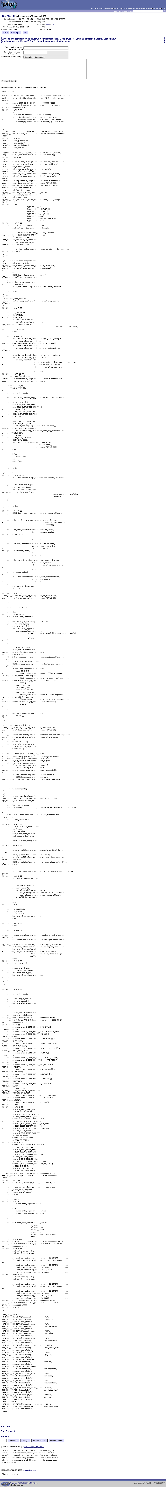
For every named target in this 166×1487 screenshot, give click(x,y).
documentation (108, 8)
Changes (25, 1440)
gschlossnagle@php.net (33, 1447)
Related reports (56, 1440)
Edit (25, 33)
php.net (93, 8)
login (163, 8)
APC (48, 24)
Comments (13, 1440)
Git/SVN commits (39, 1440)
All (4, 1440)
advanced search (129, 8)
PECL (53, 24)
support (99, 8)
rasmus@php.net (30, 1470)
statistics (149, 8)
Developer (15, 33)
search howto (140, 8)
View (5, 33)
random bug (157, 8)
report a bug (118, 8)
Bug (4, 16)
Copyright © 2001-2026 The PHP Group (24, 1483)
